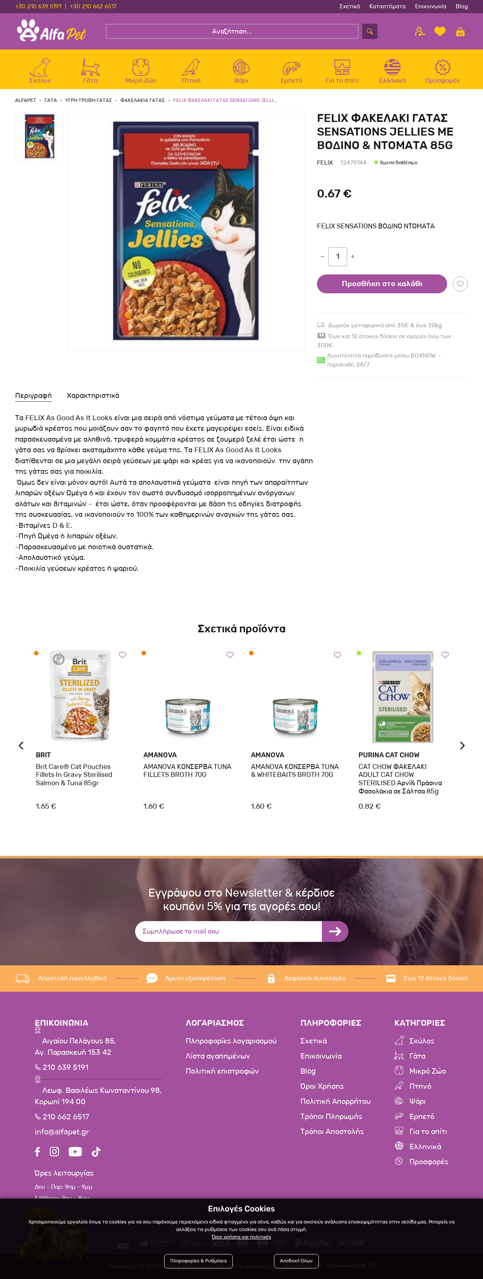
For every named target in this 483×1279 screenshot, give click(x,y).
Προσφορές (428, 1162)
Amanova (160, 755)
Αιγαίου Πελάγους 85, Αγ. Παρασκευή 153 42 (75, 1046)
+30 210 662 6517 (93, 6)
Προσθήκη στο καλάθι (382, 284)
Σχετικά (350, 6)
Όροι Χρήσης (322, 1086)
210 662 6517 (65, 1117)
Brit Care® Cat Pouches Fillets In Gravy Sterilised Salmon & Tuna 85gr (74, 774)
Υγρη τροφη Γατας (88, 100)
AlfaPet (25, 100)
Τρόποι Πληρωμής (331, 1117)
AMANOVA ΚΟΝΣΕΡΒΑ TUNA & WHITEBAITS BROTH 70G (295, 771)
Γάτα (417, 1056)
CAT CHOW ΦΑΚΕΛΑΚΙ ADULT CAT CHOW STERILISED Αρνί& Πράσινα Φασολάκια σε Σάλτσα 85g (400, 779)
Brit (43, 755)
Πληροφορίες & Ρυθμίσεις (198, 1261)
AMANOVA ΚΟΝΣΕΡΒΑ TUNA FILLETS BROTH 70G (187, 771)
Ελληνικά (425, 1147)
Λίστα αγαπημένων (218, 1056)
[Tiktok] (96, 1152)
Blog (462, 6)
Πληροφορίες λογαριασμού (231, 1041)
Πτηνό (420, 1086)
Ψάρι (417, 1101)
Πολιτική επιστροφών (222, 1071)
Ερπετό (421, 1117)
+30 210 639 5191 (38, 6)
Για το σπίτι (428, 1132)
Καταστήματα (387, 6)
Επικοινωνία (430, 6)
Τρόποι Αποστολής (332, 1132)
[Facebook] (37, 1152)
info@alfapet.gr (62, 1132)
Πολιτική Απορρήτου (335, 1101)
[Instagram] (54, 1152)
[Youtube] (75, 1152)
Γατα (51, 100)
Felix (325, 162)
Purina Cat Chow (389, 755)
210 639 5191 (65, 1068)
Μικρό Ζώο (427, 1071)
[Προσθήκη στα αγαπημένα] (460, 283)
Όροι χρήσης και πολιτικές (241, 1237)
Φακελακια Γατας (142, 100)
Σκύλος (421, 1041)
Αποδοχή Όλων (296, 1261)
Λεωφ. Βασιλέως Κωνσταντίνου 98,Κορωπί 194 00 (98, 1096)
